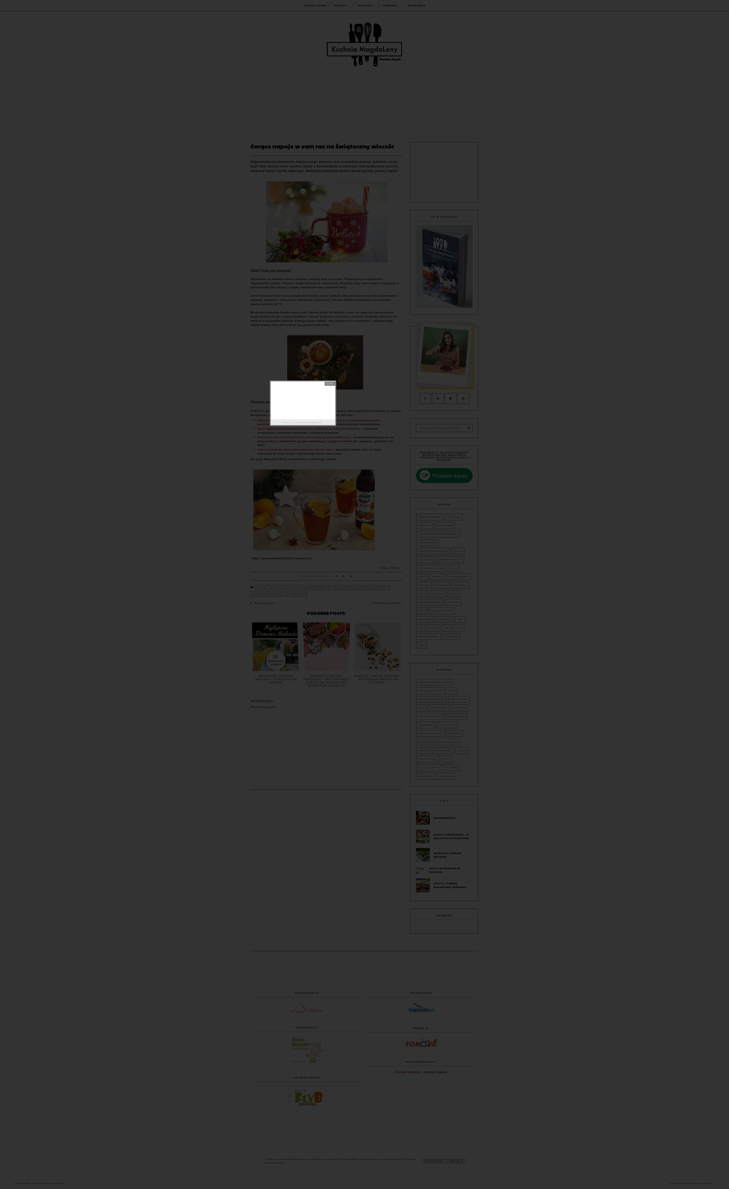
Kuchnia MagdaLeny (312, 422)
